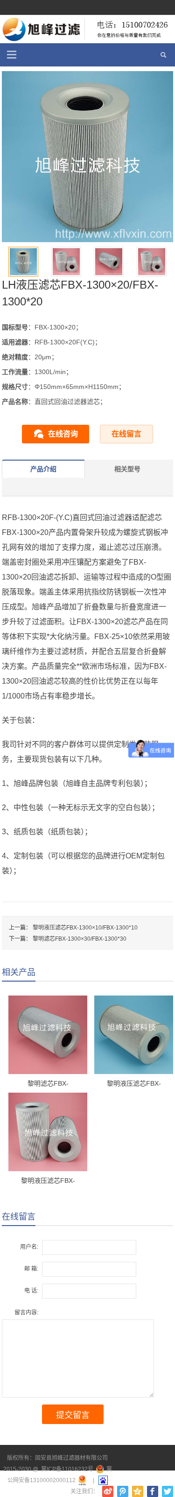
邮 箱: (31, 1269)
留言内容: (26, 1312)
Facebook (152, 1491)
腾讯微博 (122, 1491)
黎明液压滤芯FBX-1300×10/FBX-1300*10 (85, 927)
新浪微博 (107, 1491)
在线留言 (126, 434)
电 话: (31, 1290)
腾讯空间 (137, 1491)
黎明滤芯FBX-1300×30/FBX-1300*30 (79, 939)
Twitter (167, 1491)
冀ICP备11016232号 (67, 1469)
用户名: (29, 1247)
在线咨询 (63, 434)
